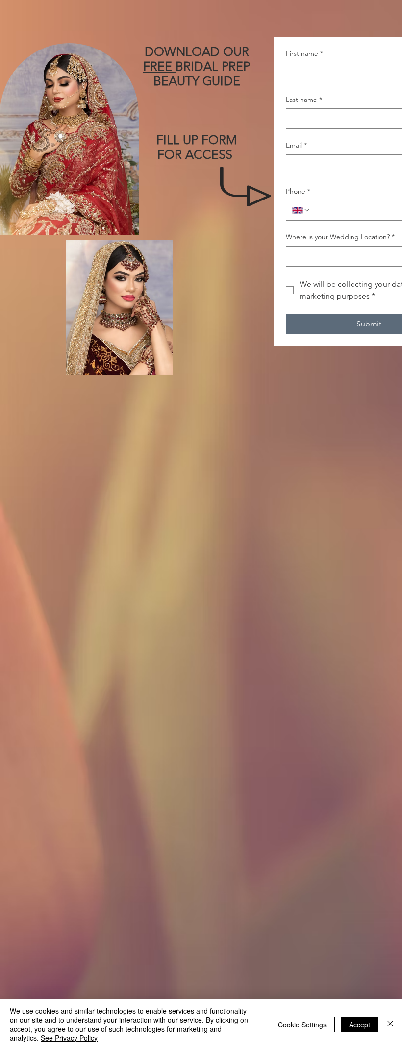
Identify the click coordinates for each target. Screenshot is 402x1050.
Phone (298, 191)
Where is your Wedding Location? (340, 236)
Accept (359, 1024)
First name (304, 53)
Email (296, 145)
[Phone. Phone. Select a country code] (301, 210)
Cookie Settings (302, 1024)
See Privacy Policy (69, 1038)
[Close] (390, 1024)
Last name (304, 99)
